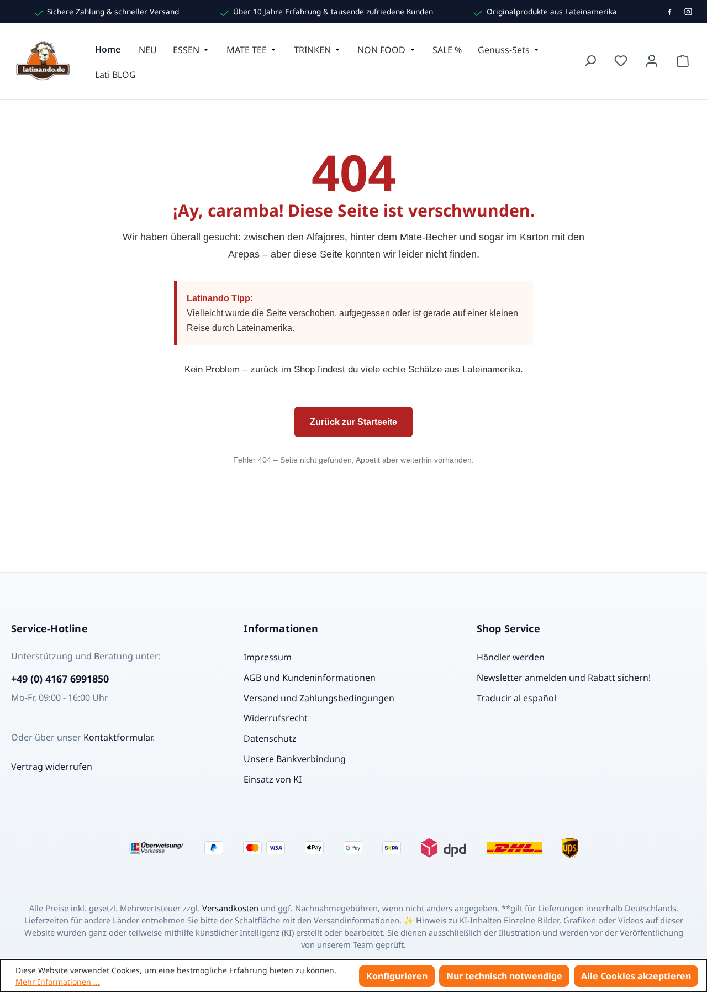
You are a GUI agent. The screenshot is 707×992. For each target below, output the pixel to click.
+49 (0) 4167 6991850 (60, 678)
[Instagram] (688, 11)
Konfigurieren (397, 976)
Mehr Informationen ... (57, 982)
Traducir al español (516, 698)
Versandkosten (230, 908)
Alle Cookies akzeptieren (636, 976)
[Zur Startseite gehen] (44, 61)
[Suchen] (590, 61)
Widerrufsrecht (276, 718)
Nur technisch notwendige (504, 976)
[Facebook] (669, 11)
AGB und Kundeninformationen (310, 677)
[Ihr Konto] (652, 61)
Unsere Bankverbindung (295, 759)
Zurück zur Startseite (353, 422)
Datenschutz (270, 738)
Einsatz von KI (273, 779)
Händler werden (511, 657)
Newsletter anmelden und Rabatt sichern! (564, 677)
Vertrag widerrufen (51, 766)
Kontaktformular (117, 737)
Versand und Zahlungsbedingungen (319, 698)
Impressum (268, 657)
